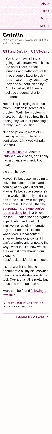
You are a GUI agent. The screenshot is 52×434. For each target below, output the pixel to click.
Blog (46, 10)
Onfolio (8, 156)
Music (45, 18)
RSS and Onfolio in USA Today (25, 51)
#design (16, 43)
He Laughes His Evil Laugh (29, 316)
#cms (8, 43)
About (45, 3)
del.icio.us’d (15, 152)
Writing (44, 25)
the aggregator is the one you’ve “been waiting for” (24, 208)
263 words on (25, 40)
